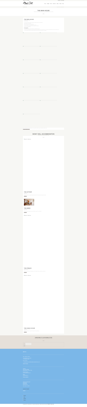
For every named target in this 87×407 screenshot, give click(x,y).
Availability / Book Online (61, 0)
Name (24, 343)
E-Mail (24, 344)
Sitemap (51, 404)
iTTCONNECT (48, 404)
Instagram (24, 398)
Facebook (24, 395)
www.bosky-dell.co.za (25, 375)
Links (53, 404)
